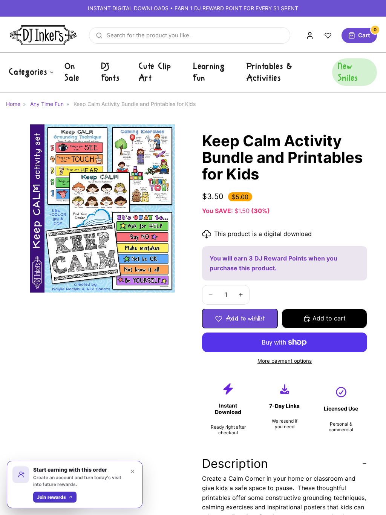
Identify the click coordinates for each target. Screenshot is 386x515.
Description (235, 463)
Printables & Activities (270, 72)
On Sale (72, 72)
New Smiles (348, 72)
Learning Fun (209, 72)
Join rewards (51, 497)
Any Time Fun (47, 104)
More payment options (284, 361)
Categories (28, 72)
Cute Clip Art (155, 72)
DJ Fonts (110, 72)
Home (13, 104)
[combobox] (189, 35)
